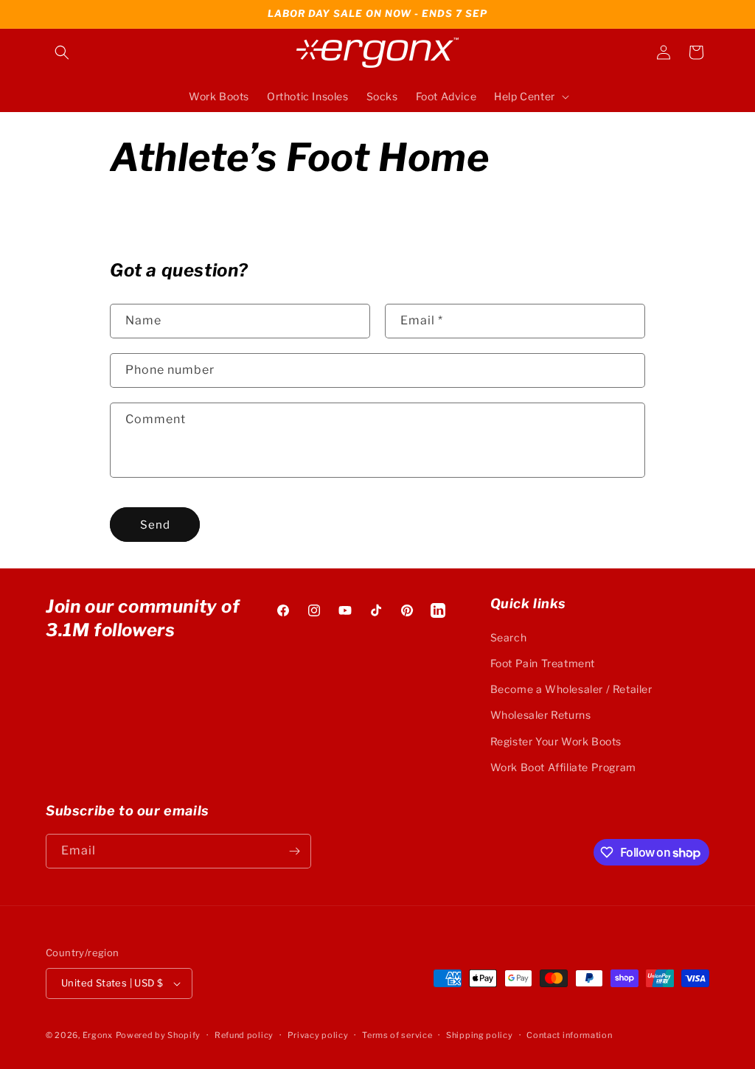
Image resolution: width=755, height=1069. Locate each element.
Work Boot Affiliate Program (563, 767)
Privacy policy (318, 1035)
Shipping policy (479, 1035)
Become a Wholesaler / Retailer (571, 689)
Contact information (569, 1035)
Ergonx (98, 1035)
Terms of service (397, 1035)
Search (508, 637)
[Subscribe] (294, 851)
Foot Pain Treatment (542, 663)
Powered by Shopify (158, 1035)
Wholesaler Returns (540, 714)
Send (155, 525)
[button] (62, 52)
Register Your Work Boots (556, 741)
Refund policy (244, 1035)
